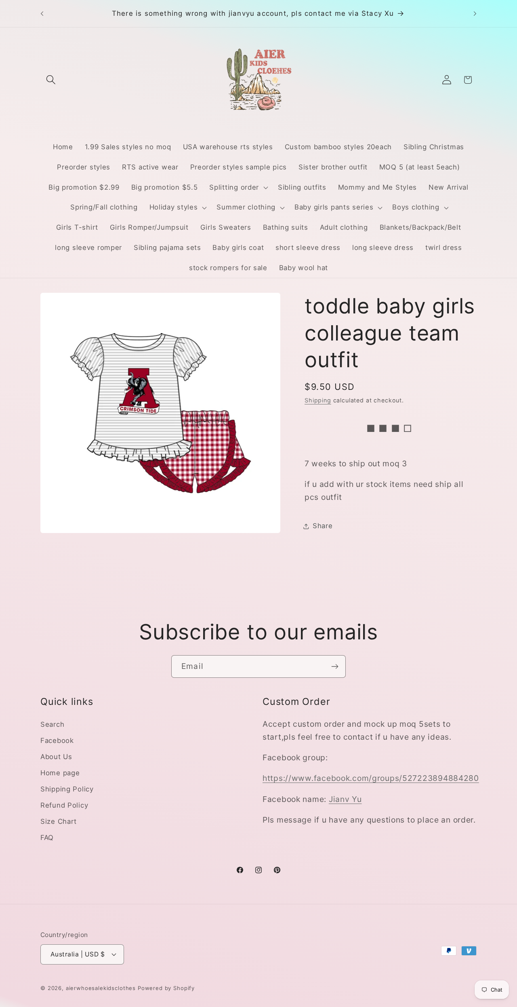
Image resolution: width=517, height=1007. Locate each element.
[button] (51, 80)
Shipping (318, 400)
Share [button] (323, 526)
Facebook (57, 740)
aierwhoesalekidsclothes (101, 987)
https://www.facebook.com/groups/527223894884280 (371, 778)
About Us (56, 757)
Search (52, 724)
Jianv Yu (345, 799)
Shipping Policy (67, 789)
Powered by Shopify (166, 987)
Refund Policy (64, 805)
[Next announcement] (475, 13)
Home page (60, 773)
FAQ (47, 838)
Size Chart (58, 821)
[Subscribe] (334, 666)
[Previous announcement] (42, 13)
